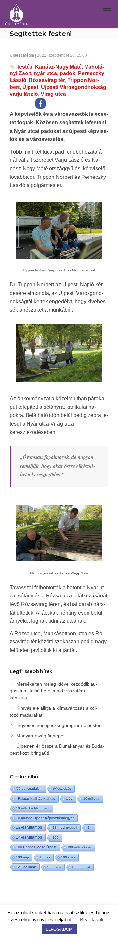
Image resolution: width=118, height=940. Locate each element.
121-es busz (26, 867)
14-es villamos (29, 837)
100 (56, 837)
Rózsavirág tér (47, 80)
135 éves (54, 867)
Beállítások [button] (92, 919)
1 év (69, 798)
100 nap (22, 857)
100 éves (68, 857)
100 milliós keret (79, 847)
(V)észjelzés (62, 788)
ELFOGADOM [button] (59, 929)
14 (90, 827)
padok (67, 73)
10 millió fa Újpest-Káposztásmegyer (45, 818)
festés (24, 67)
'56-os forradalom (29, 788)
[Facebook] (40, 103)
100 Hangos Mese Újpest (36, 847)
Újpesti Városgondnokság (73, 87)
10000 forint (81, 867)
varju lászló (24, 94)
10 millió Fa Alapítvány (33, 808)
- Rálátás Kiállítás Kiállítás (35, 798)
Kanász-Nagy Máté (58, 67)
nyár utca (45, 73)
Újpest (30, 87)
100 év (45, 857)
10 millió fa (91, 798)
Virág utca (53, 94)
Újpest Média (22, 55)
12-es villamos (29, 827)
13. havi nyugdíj (65, 827)
